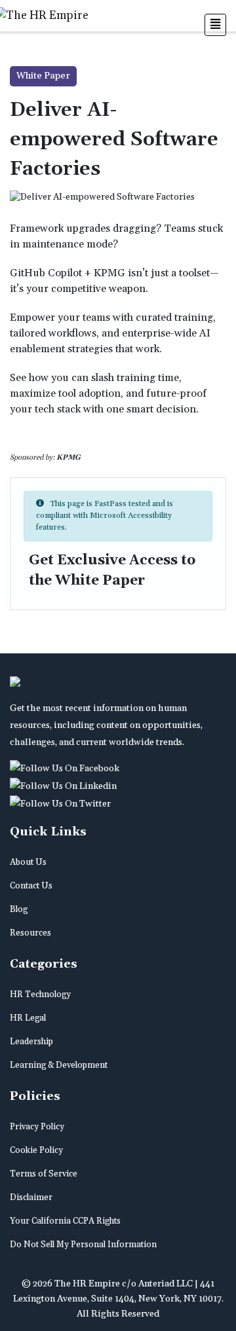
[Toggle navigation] (215, 25)
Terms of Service (43, 1174)
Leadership (31, 1041)
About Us (28, 862)
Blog (19, 909)
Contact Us (31, 886)
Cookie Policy (36, 1150)
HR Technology (40, 994)
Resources (30, 933)
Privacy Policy (37, 1126)
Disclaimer (31, 1197)
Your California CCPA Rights (65, 1221)
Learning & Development (59, 1065)
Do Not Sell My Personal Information (83, 1244)
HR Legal (28, 1018)
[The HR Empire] (67, 769)
